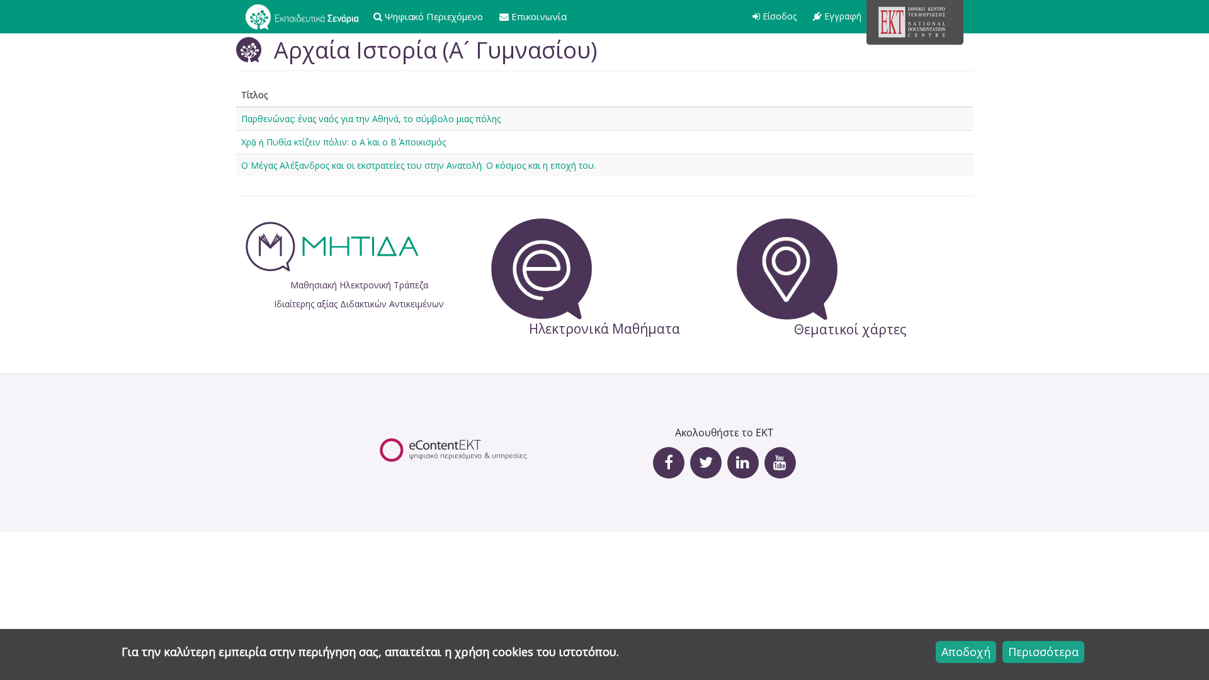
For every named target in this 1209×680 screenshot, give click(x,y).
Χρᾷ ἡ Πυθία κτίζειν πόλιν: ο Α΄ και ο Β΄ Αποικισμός (343, 142)
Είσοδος (780, 16)
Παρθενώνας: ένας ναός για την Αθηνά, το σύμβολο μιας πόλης (371, 119)
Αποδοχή (965, 651)
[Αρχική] (307, 16)
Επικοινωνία (539, 16)
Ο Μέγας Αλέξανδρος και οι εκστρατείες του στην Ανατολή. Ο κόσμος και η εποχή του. (418, 165)
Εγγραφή (842, 16)
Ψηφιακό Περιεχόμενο (434, 16)
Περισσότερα (1043, 651)
